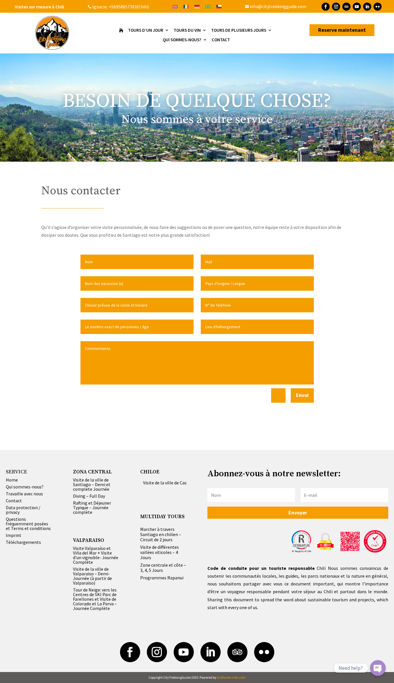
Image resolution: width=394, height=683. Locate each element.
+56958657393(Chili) (128, 7)
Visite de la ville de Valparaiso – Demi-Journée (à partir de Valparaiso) (92, 576)
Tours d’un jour (145, 30)
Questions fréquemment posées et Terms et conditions (28, 523)
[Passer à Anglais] (175, 6)
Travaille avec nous (24, 494)
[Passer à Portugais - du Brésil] (207, 6)
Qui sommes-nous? (25, 487)
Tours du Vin (187, 30)
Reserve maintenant (342, 30)
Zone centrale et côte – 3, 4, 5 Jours (163, 567)
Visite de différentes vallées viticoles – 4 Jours (159, 552)
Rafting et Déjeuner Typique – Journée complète (92, 507)
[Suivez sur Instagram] (336, 7)
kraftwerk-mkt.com (231, 677)
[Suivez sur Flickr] (378, 7)
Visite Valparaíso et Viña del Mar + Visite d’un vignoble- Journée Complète (95, 555)
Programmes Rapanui (161, 578)
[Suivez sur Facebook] (326, 7)
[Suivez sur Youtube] (357, 7)
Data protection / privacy (23, 510)
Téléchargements (23, 542)
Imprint (13, 535)
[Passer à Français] (186, 6)
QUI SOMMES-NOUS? (182, 40)
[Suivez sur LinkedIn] (367, 7)
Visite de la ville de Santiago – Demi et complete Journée (91, 484)
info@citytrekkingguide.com (275, 6)
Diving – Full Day (89, 496)
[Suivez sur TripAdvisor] (346, 7)
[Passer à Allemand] (197, 6)
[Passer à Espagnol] (218, 6)
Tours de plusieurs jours (238, 30)
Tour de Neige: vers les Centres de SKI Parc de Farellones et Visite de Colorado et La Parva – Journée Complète (95, 599)
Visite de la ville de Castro (168, 483)
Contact (221, 40)
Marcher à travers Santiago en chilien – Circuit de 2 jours (160, 534)
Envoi (302, 395)
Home (12, 480)
